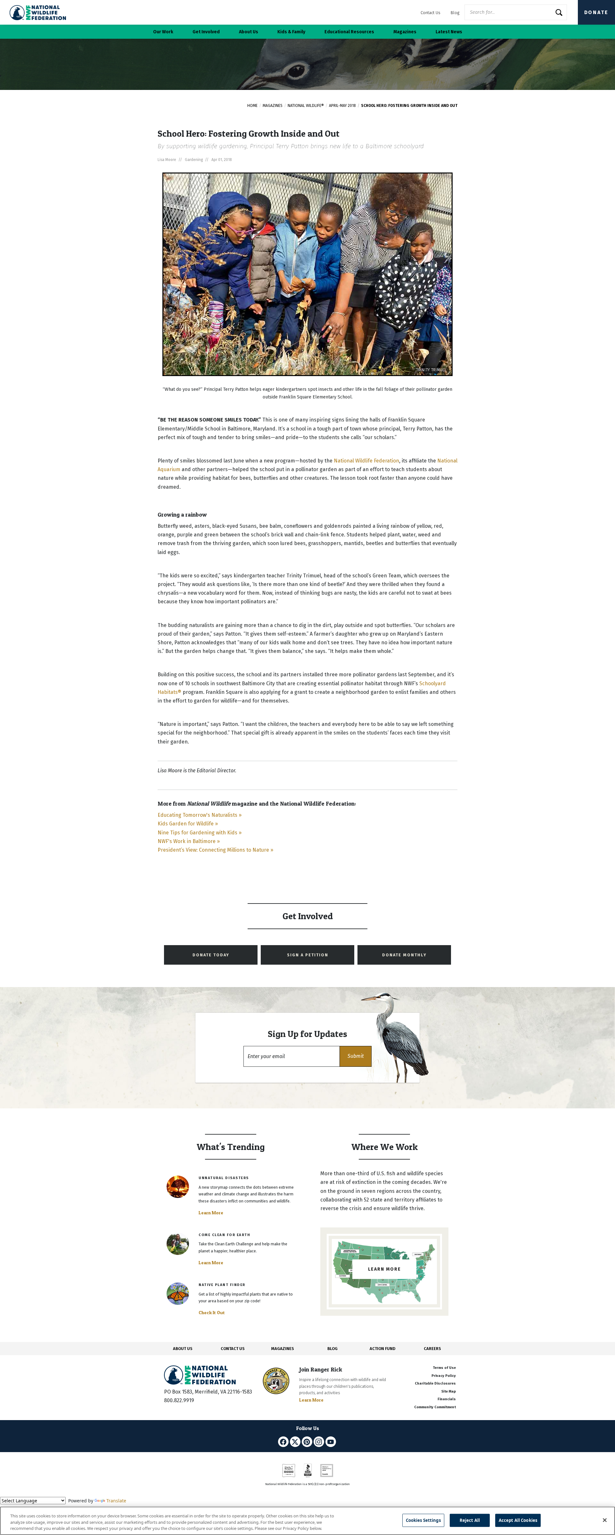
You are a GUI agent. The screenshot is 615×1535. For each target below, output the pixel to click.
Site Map (448, 1391)
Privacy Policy (443, 1376)
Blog (455, 12)
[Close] (605, 1520)
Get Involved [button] (206, 32)
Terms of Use (444, 1368)
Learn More (211, 1213)
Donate (596, 12)
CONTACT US (233, 1348)
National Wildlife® (306, 105)
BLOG (332, 1348)
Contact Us (430, 12)
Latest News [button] (449, 32)
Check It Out (212, 1312)
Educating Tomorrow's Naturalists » (200, 815)
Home (252, 105)
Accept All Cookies (518, 1520)
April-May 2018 (342, 105)
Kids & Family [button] (291, 32)
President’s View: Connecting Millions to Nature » (215, 850)
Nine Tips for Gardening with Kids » (200, 833)
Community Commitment (435, 1407)
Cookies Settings (423, 1520)
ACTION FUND (382, 1348)
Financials (447, 1399)
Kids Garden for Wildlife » (188, 824)
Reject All (470, 1520)
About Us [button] (248, 32)
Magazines (273, 105)
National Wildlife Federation (366, 461)
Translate (116, 1501)
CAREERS (432, 1348)
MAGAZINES (282, 1348)
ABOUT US (183, 1348)
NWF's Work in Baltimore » (189, 841)
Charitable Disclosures (435, 1383)
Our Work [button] (163, 32)
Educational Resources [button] (349, 32)
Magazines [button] (404, 32)
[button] (356, 1056)
